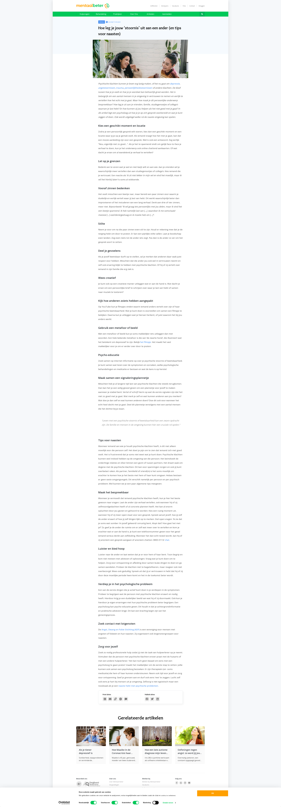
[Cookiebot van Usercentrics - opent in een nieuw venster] (64, 802)
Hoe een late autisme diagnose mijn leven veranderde (156, 751)
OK (212, 793)
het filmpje (145, 342)
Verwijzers (164, 6)
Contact (192, 6)
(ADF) (137, 629)
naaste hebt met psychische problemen (138, 685)
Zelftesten (154, 6)
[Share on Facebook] (147, 699)
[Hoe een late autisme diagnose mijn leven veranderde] (157, 736)
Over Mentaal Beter (116, 782)
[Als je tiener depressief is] (91, 736)
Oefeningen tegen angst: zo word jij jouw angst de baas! (190, 751)
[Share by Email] (110, 699)
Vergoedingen (114, 785)
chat (167, 540)
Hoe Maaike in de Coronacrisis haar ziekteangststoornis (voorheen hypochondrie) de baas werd (122, 751)
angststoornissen (106, 87)
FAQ (184, 6)
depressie (175, 83)
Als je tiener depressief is (86, 751)
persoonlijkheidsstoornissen (138, 87)
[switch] (115, 802)
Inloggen (202, 6)
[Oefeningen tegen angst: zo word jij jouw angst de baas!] (190, 736)
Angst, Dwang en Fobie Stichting (118, 629)
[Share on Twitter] (152, 699)
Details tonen (168, 803)
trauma (119, 87)
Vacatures (175, 6)
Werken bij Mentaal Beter (151, 782)
